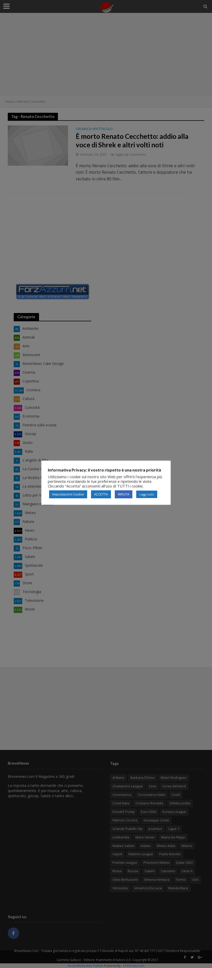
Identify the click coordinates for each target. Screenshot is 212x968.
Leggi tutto (146, 494)
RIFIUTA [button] (123, 494)
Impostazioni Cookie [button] (68, 494)
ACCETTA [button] (101, 494)
